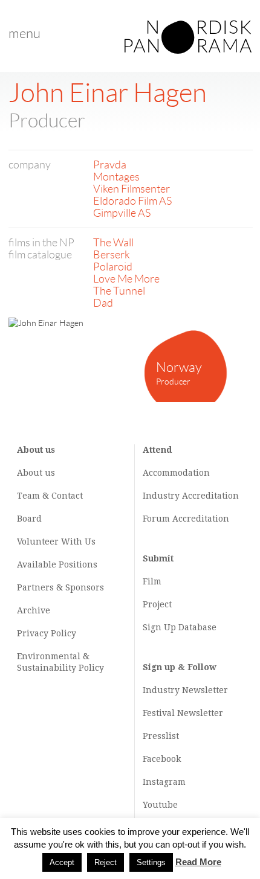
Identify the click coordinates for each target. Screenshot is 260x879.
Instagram (164, 782)
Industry (161, 495)
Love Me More (126, 279)
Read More (198, 862)
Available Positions (57, 564)
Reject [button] (105, 862)
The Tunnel (119, 291)
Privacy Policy (46, 633)
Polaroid (112, 267)
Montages (116, 177)
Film (152, 581)
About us (36, 473)
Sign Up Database (179, 627)
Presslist (161, 736)
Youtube (160, 805)
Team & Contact (50, 495)
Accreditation (210, 495)
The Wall (113, 243)
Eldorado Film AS (132, 201)
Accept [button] (62, 862)
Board (29, 518)
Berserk (111, 255)
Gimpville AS (122, 213)
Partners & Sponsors (60, 587)
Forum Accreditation (186, 518)
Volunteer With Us (56, 541)
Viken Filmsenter (131, 189)
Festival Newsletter (183, 713)
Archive (33, 610)
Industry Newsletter (185, 690)
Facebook (162, 759)
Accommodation (176, 473)
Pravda (109, 165)
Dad (103, 303)
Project (157, 604)
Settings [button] (151, 862)
